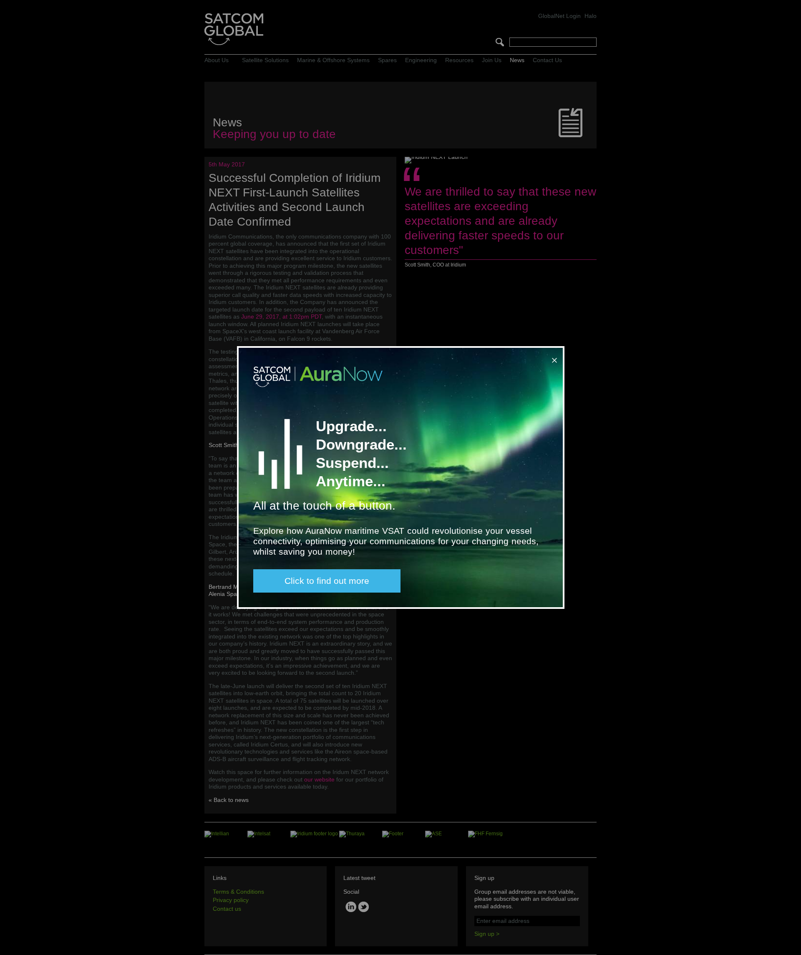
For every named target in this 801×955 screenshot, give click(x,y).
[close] (553, 357)
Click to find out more (327, 581)
